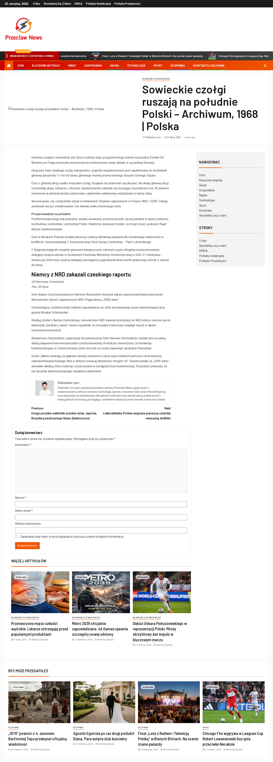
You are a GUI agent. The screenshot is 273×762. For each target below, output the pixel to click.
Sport (158, 65)
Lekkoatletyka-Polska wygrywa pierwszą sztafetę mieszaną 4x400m (137, 413)
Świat (72, 65)
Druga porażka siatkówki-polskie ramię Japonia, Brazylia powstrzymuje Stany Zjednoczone (64, 413)
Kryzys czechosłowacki (46, 229)
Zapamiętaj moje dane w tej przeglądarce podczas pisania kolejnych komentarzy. (72, 536)
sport (206, 728)
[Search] (265, 65)
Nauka (114, 65)
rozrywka (13, 728)
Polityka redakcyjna (98, 3)
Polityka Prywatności (127, 3)
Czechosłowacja (55, 242)
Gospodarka (93, 65)
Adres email (24, 510)
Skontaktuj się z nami (57, 3)
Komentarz (23, 445)
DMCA (78, 3)
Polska (154, 157)
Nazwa (20, 497)
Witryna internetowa (28, 523)
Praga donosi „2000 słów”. (102, 299)
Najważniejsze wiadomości (156, 79)
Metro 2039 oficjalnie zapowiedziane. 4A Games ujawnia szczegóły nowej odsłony (100, 629)
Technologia (136, 65)
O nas (36, 3)
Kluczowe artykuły (46, 65)
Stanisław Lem (153, 137)
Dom (21, 65)
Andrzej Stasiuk (40, 639)
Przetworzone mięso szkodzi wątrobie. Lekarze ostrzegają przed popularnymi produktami (39, 629)
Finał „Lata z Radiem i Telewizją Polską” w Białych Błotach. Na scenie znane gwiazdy (134, 55)
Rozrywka (178, 65)
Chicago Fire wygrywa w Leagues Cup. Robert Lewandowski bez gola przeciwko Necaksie (233, 739)
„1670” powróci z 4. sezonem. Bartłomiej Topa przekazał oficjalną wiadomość (37, 739)
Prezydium (144, 348)
